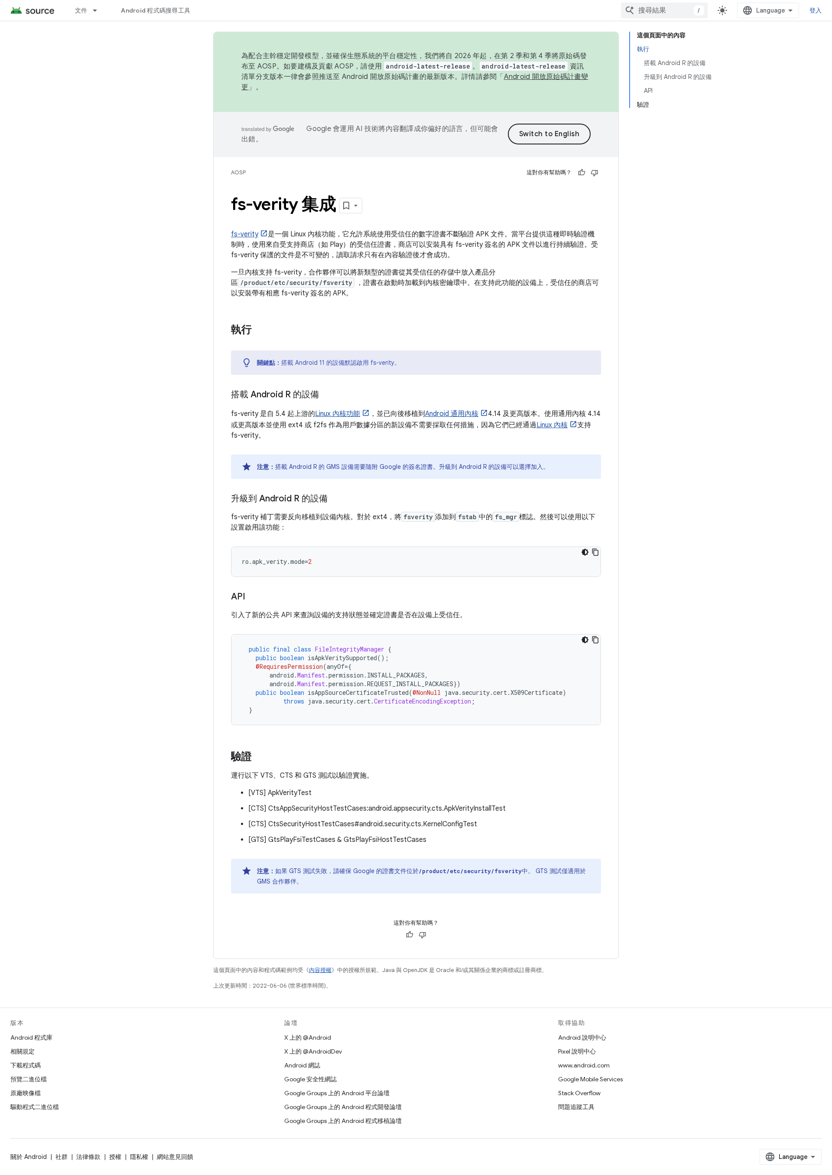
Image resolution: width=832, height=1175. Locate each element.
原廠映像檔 (25, 1093)
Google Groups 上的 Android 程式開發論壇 (343, 1107)
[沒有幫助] (594, 172)
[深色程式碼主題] (585, 552)
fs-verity (244, 234)
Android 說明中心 (582, 1037)
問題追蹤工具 (576, 1107)
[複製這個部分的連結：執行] (260, 330)
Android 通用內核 (451, 413)
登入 (815, 10)
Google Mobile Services (590, 1079)
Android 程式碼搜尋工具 (155, 10)
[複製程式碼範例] (595, 552)
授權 (115, 1156)
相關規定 (22, 1051)
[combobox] (664, 10)
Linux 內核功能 (337, 413)
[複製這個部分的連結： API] (254, 597)
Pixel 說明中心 (577, 1051)
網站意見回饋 (175, 1156)
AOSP (238, 172)
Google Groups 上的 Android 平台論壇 (337, 1093)
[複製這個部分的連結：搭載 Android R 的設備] (327, 395)
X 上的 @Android (307, 1037)
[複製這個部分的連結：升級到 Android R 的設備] (336, 499)
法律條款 (88, 1156)
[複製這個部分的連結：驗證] (260, 757)
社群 (61, 1156)
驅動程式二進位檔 (34, 1107)
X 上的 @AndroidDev (313, 1051)
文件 (81, 10)
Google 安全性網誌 (310, 1079)
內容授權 (320, 970)
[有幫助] (581, 172)
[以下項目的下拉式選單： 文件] (98, 10)
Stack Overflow (579, 1093)
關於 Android (28, 1156)
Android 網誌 (302, 1065)
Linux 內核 (552, 425)
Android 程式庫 (31, 1037)
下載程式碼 (25, 1065)
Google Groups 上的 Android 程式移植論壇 (343, 1121)
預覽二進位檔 (28, 1079)
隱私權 (139, 1156)
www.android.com (584, 1065)
